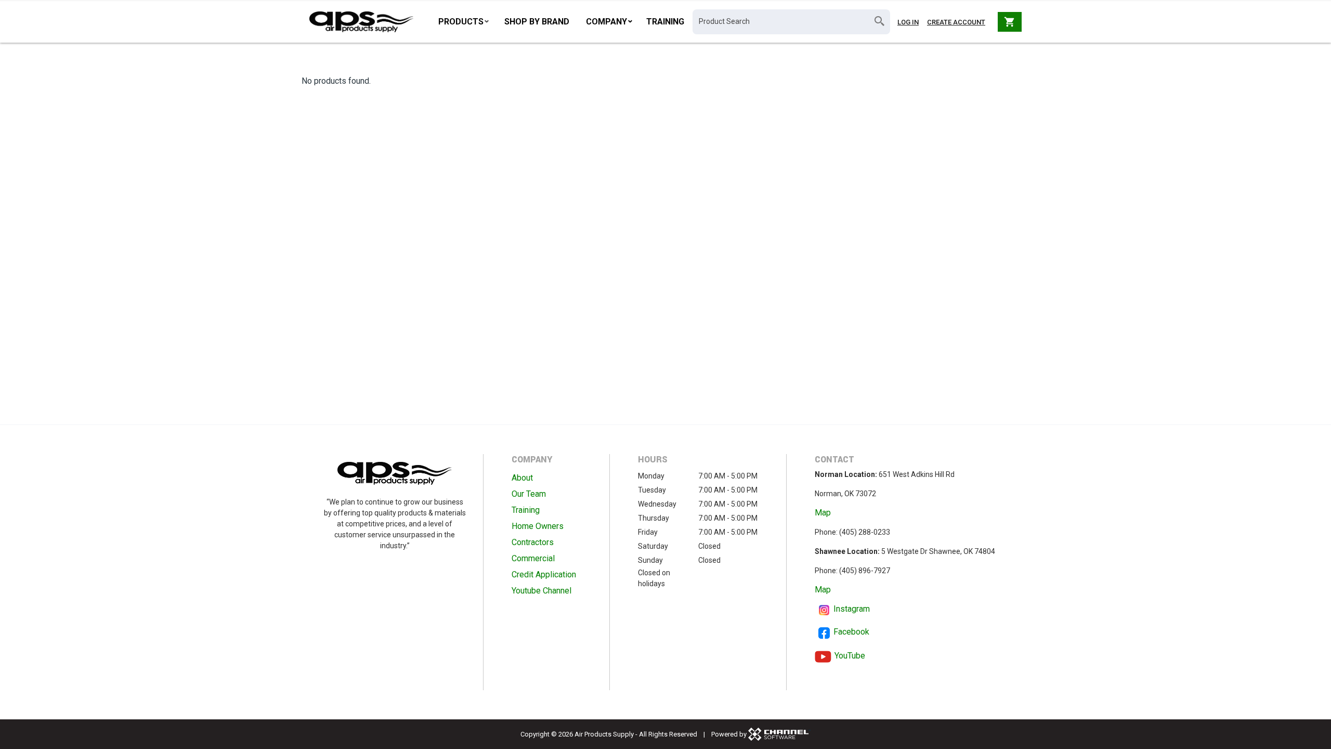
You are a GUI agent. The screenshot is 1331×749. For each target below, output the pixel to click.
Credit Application (544, 574)
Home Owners (538, 526)
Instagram (851, 609)
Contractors (533, 542)
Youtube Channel (541, 591)
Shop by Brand (536, 22)
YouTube (849, 656)
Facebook (851, 632)
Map (823, 513)
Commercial (533, 558)
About (522, 478)
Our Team (529, 494)
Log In (908, 22)
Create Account (956, 22)
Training (665, 22)
